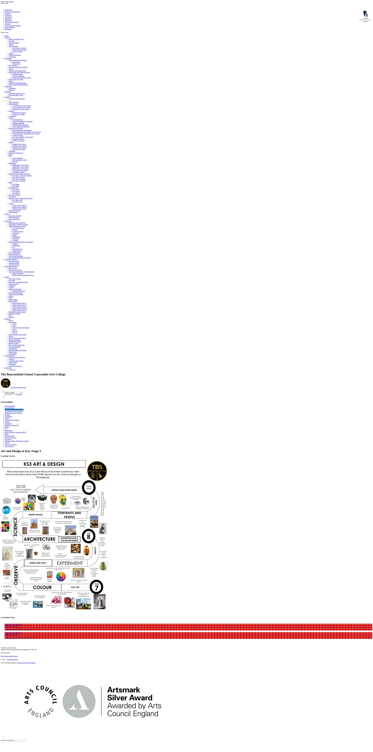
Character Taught (14, 263)
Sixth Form (8, 221)
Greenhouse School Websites (26, 663)
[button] (9, 32)
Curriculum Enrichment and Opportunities (21, 272)
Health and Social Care (16, 153)
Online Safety (13, 352)
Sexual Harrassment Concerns (21, 78)
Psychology (12, 196)
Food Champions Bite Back (21, 126)
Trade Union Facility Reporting (18, 85)
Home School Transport (16, 294)
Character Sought (14, 265)
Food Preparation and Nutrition (22, 130)
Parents (7, 277)
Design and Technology (16, 128)
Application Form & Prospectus (18, 224)
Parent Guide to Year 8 (19, 305)
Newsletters (12, 364)
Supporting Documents (19, 50)
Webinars (11, 317)
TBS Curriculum (14, 102)
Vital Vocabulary (14, 217)
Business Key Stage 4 (19, 113)
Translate (19, 394)
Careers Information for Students (22, 121)
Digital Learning (14, 343)
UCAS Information (14, 252)
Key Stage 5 (16, 193)
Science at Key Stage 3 (19, 205)
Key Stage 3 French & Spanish (21, 175)
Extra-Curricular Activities (13, 26)
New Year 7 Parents (15, 279)
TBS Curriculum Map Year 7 (13, 624)
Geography (12, 151)
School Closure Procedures (17, 357)
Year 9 (14, 329)
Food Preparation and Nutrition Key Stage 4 (26, 133)
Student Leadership (18, 123)
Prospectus (12, 90)
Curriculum (8, 100)
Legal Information (12, 659)
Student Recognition (18, 291)
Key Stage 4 (16, 191)
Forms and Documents (12, 22)
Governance (12, 57)
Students (7, 319)
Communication (9, 355)
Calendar (7, 24)
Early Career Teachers (19, 48)
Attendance (8, 19)
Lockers (11, 296)
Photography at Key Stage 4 (21, 109)
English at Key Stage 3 (19, 144)
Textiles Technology (18, 140)
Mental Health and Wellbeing (18, 350)
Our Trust (11, 41)
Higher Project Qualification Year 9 (23, 275)
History (11, 154)
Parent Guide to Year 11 (19, 310)
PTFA (10, 298)
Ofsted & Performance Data (17, 71)
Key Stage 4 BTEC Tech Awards (22, 137)
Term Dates (8, 17)
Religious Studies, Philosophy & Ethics (21, 198)
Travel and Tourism (14, 210)
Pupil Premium (13, 300)
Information (8, 58)
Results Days (16, 64)
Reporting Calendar (15, 313)
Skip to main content (7, 1)
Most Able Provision (11, 266)
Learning (7, 97)
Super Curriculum (17, 273)
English (11, 142)
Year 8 (14, 326)
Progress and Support (15, 270)
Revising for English (18, 149)
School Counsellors (18, 76)
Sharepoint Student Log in (17, 93)
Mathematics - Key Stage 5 (20, 168)
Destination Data (17, 119)
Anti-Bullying (13, 348)
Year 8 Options (13, 212)
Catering (11, 287)
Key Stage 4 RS (17, 202)
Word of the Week (14, 219)
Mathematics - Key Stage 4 (20, 167)
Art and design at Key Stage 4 (21, 107)
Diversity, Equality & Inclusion (18, 67)
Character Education (11, 259)
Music (10, 182)
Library (11, 336)
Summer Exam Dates (15, 366)
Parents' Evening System (12, 12)
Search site (4, 740)
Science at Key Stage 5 (19, 209)
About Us (8, 37)
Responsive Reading (15, 216)
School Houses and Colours (17, 338)
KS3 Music (15, 184)
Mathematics (12, 163)
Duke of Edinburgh (14, 347)
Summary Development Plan (17, 83)
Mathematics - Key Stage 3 (20, 165)
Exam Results (13, 65)
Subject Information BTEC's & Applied (21, 242)
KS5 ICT (15, 161)
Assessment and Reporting (17, 99)
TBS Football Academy (16, 256)
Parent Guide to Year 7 (19, 303)
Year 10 (14, 331)
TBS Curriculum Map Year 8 (13, 633)
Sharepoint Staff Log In (16, 95)
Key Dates (12, 280)
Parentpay (8, 13)
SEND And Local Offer (16, 79)
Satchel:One (8, 10)
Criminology (12, 116)
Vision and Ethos (14, 43)
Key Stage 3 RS (17, 200)
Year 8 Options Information (20, 327)
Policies (11, 81)
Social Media (13, 354)
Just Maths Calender (18, 172)
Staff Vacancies (13, 46)
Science (11, 203)
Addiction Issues (17, 74)
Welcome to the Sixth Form (17, 223)
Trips (10, 315)
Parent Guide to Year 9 (19, 306)
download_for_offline (11, 626)
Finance (11, 69)
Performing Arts (13, 188)
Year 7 (14, 324)
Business (11, 111)
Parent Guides (13, 301)
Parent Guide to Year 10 (19, 308)
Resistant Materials (18, 139)
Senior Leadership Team (16, 39)
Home (6, 36)
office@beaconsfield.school (9, 656)
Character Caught (14, 261)
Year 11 (14, 333)
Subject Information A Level (17, 226)
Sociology (15, 240)
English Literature (17, 231)
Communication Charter (16, 361)
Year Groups (12, 322)
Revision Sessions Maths (20, 170)
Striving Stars (13, 268)
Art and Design (13, 104)
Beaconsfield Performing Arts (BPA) (20, 258)
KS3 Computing (17, 158)
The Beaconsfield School (18, 387)
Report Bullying (10, 27)
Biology (14, 230)
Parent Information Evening (17, 312)
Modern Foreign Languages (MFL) (19, 174)
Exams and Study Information (18, 60)
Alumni (11, 53)
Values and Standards (15, 289)
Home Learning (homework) (17, 334)
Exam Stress (16, 62)
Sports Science (16, 251)
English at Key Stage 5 (19, 147)
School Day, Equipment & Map (18, 282)
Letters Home (13, 362)
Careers (11, 118)
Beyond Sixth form (14, 254)
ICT (10, 156)
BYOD (11, 320)
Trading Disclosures (15, 55)
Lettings (11, 44)
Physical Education (14, 195)
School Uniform (13, 284)
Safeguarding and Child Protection (19, 72)
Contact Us (8, 15)
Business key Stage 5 (18, 114)
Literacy (7, 214)
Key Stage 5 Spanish (18, 181)
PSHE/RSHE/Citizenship (20, 125)
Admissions (8, 20)
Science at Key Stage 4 (19, 207)
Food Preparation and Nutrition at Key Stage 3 (26, 132)
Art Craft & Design (18, 228)
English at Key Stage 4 (19, 146)
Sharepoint (8, 29)
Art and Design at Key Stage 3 (21, 106)
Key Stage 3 (16, 189)
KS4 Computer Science (19, 160)
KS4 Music (15, 186)
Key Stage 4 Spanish (18, 179)
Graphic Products (17, 135)
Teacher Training (17, 51)
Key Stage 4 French (18, 177)
